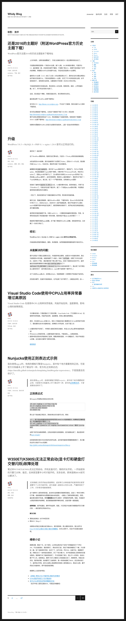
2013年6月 (95, 184)
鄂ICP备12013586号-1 (21, 612)
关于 (116, 14)
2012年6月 (95, 205)
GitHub (94, 253)
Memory (94, 257)
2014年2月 (95, 169)
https (31, 114)
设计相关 (96, 59)
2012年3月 (95, 211)
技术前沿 (96, 86)
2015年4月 (95, 144)
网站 (22, 164)
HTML (95, 49)
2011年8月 (95, 219)
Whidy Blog (15, 14)
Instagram (94, 255)
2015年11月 (95, 138)
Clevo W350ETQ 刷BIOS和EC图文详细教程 (44, 529)
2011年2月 (95, 229)
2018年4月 (95, 118)
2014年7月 (95, 159)
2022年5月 (95, 105)
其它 (9, 161)
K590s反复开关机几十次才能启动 (40, 578)
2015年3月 (95, 146)
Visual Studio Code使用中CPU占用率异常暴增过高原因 (45, 295)
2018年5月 (95, 117)
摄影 (95, 65)
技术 (19, 73)
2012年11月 (95, 198)
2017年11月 (95, 124)
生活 (105, 14)
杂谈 (12, 161)
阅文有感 (96, 92)
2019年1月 (95, 111)
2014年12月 (95, 151)
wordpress (10, 73)
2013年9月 (95, 178)
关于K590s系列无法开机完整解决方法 (42, 581)
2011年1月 (95, 231)
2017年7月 (95, 130)
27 (22, 598)
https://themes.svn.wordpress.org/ (48, 104)
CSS (95, 47)
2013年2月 (95, 192)
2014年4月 (95, 165)
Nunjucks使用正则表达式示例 (32, 358)
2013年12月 (95, 173)
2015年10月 (95, 140)
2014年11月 (95, 153)
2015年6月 (95, 142)
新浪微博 (94, 263)
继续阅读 (33, 344)
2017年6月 (95, 132)
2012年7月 (95, 204)
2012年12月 (95, 196)
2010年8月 (95, 240)
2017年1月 (95, 134)
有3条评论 (10, 498)
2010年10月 (95, 236)
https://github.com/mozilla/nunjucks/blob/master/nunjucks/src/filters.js (50, 445)
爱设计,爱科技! (96, 280)
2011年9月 (95, 217)
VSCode (10, 326)
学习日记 (96, 63)
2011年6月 (95, 223)
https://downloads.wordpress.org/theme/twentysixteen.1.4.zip (63, 119)
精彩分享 (94, 80)
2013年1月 (95, 194)
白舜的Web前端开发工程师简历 (100, 288)
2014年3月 (95, 167)
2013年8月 (95, 180)
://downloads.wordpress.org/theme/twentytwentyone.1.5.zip (50, 114)
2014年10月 (95, 155)
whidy (9, 65)
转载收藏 (96, 90)
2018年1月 (95, 122)
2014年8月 (95, 157)
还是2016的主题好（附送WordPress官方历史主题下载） (45, 45)
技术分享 (99, 14)
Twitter (94, 259)
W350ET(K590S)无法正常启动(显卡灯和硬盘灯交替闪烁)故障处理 (46, 461)
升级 (11, 138)
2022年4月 (95, 107)
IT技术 (9, 70)
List (93, 286)
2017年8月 (95, 128)
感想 (15, 164)
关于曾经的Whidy (97, 278)
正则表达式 (74, 383)
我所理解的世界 (98, 284)
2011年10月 (95, 215)
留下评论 (10, 75)
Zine (93, 261)
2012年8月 (95, 202)
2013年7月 (95, 182)
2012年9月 (95, 200)
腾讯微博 (94, 265)
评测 (111, 14)
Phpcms (96, 55)
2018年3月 (95, 120)
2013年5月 (95, 186)
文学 (95, 74)
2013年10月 (95, 176)
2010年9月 (95, 238)
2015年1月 (95, 149)
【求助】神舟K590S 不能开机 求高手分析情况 (45, 576)
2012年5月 (95, 207)
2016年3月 (95, 136)
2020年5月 (95, 109)
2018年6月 (95, 115)
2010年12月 (95, 233)
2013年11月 (95, 175)
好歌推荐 (96, 84)
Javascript (90, 14)
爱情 (95, 76)
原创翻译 (96, 82)
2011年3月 (95, 227)
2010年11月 (95, 234)
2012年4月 (95, 209)
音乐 (95, 68)
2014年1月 (95, 171)
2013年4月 (95, 188)
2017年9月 (95, 126)
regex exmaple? (35, 435)
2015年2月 (95, 147)
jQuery (95, 53)
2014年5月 (95, 163)
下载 (15, 73)
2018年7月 (95, 113)
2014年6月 (95, 161)
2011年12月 (95, 213)
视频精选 (96, 88)
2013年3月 (95, 190)
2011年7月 (95, 221)
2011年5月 (95, 225)
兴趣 (93, 61)
